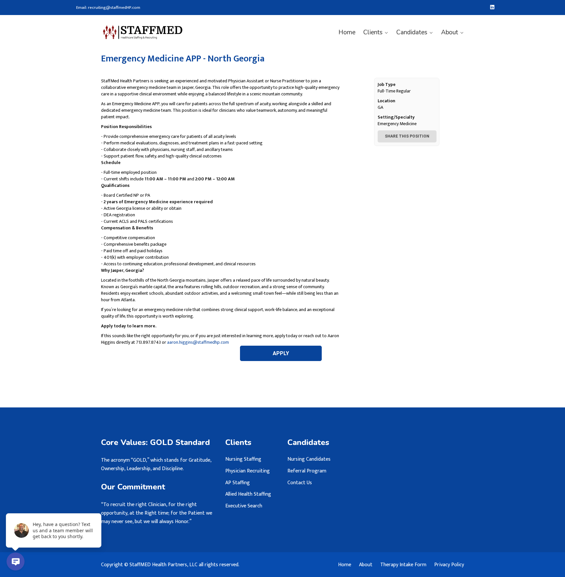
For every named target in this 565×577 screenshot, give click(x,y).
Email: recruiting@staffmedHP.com (108, 7)
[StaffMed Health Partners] (142, 32)
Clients (373, 32)
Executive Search (243, 506)
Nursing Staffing (243, 459)
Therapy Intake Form (403, 565)
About (449, 32)
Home (346, 32)
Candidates (411, 32)
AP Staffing (237, 482)
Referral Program (306, 471)
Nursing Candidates (309, 459)
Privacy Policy (449, 565)
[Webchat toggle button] (16, 561)
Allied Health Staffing (248, 494)
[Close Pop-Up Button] (97, 506)
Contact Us (299, 482)
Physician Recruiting (247, 471)
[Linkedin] (492, 7)
